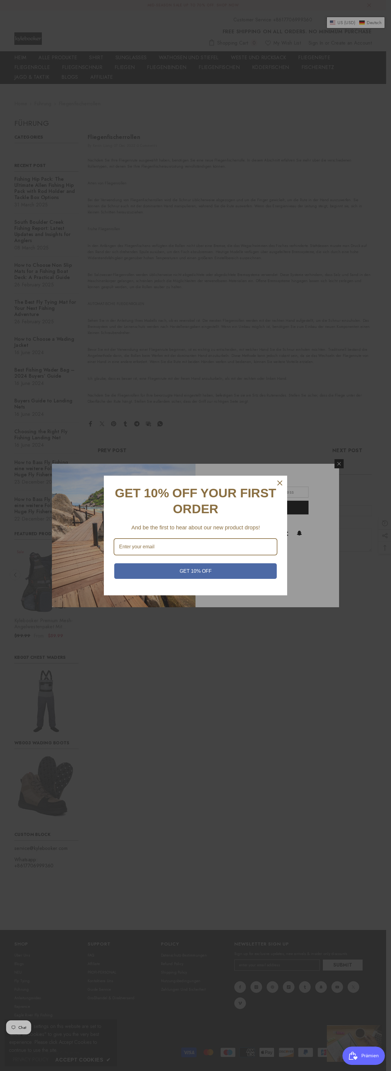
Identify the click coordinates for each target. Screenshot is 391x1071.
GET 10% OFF (196, 571)
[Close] (279, 483)
